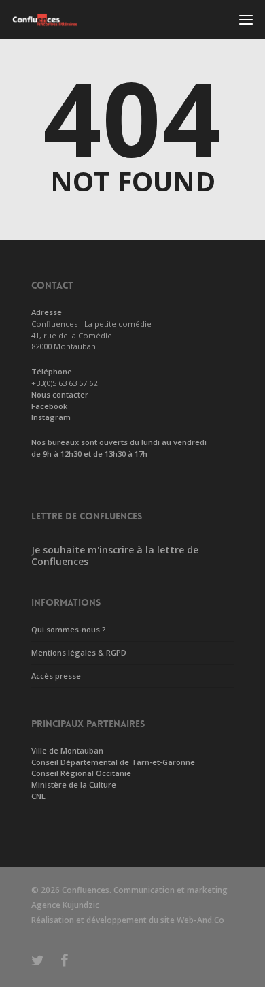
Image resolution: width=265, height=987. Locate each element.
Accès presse (56, 675)
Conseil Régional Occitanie (81, 773)
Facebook (49, 406)
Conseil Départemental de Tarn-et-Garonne (113, 762)
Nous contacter (59, 394)
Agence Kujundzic (65, 905)
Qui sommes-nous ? (68, 629)
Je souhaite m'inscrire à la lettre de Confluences (114, 555)
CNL (38, 796)
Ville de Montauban (67, 750)
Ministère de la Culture (73, 784)
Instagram (51, 417)
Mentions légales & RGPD (78, 652)
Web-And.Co (200, 920)
